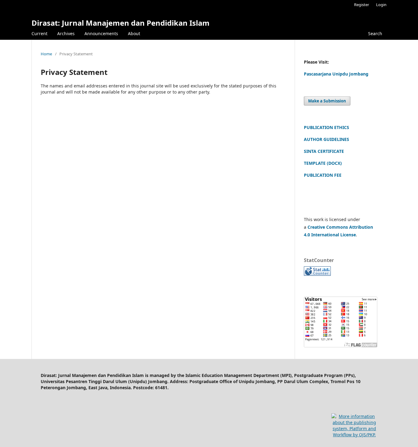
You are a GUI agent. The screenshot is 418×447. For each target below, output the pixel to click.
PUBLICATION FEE (322, 175)
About (134, 33)
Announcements (101, 33)
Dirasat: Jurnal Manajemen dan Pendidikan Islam (121, 23)
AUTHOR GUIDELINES (326, 139)
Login (381, 4)
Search (375, 33)
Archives (66, 33)
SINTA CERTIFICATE (324, 151)
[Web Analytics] (317, 274)
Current (39, 33)
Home (46, 54)
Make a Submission (327, 101)
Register (361, 4)
